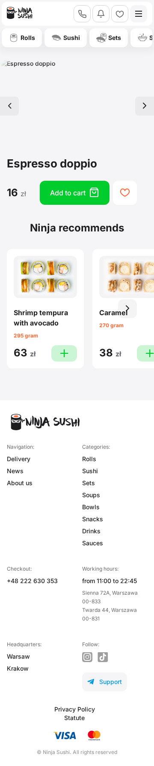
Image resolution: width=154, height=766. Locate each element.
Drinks (91, 531)
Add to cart (74, 192)
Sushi (90, 470)
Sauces (92, 543)
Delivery (18, 458)
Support (104, 681)
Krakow (18, 668)
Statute (74, 717)
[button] (127, 308)
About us (20, 482)
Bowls (91, 507)
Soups (91, 495)
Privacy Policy (74, 709)
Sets (88, 482)
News (15, 470)
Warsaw (18, 656)
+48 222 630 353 (32, 580)
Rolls (89, 458)
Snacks (92, 519)
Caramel (113, 312)
